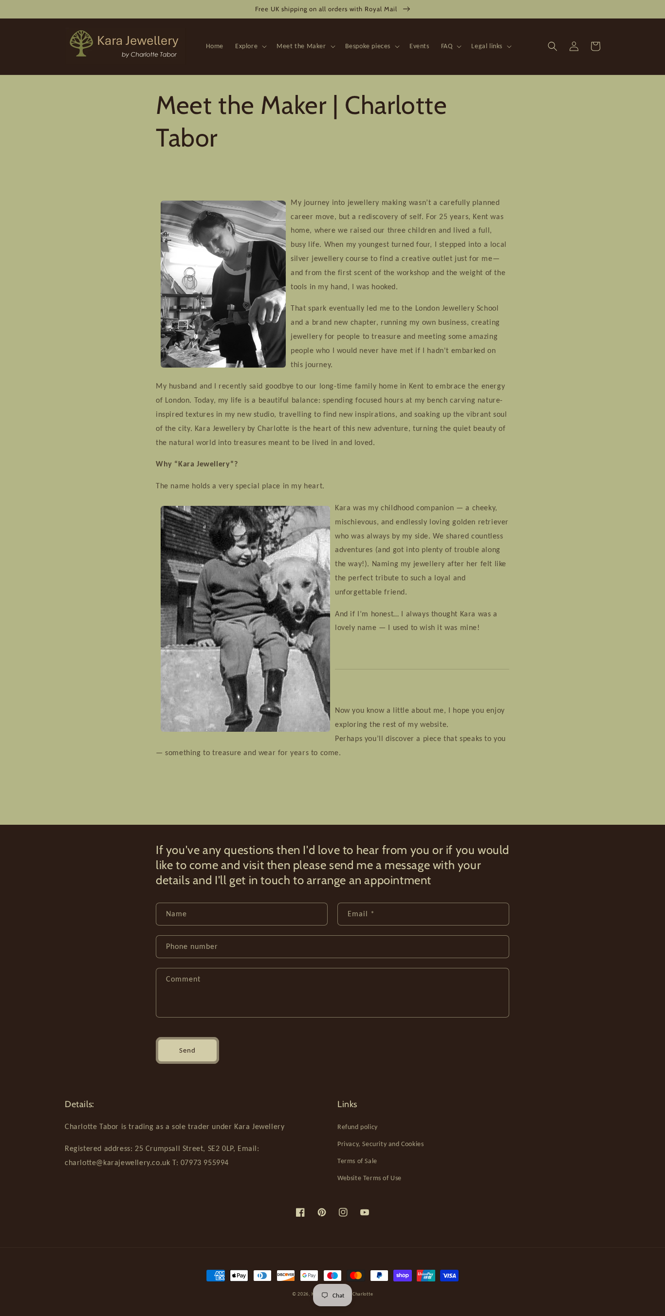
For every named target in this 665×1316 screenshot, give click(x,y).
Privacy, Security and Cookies (380, 1144)
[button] (250, 46)
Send (187, 1050)
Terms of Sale (357, 1161)
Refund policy (357, 1127)
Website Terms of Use (369, 1178)
